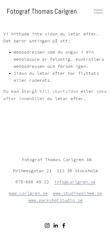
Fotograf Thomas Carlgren (42, 11)
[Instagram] (47, 225)
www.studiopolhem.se (77, 193)
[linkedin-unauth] (55, 225)
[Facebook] (63, 225)
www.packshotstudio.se (55, 200)
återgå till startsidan (49, 91)
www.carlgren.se (28, 193)
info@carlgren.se (75, 181)
